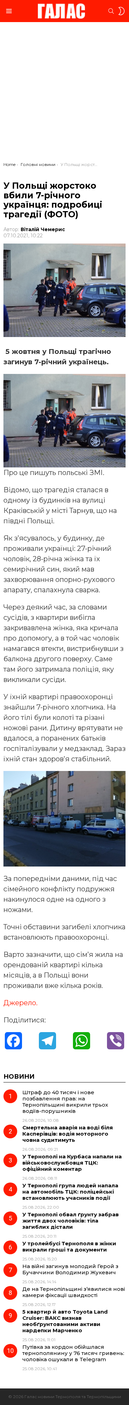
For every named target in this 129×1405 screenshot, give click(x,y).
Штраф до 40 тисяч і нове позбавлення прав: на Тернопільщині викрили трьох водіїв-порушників (65, 1101)
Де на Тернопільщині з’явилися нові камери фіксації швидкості (73, 1292)
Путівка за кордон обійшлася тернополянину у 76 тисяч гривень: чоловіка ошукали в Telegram (73, 1353)
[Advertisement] (64, 93)
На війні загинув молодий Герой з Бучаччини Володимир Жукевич (70, 1269)
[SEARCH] (111, 11)
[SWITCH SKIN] (121, 11)
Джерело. (20, 1003)
